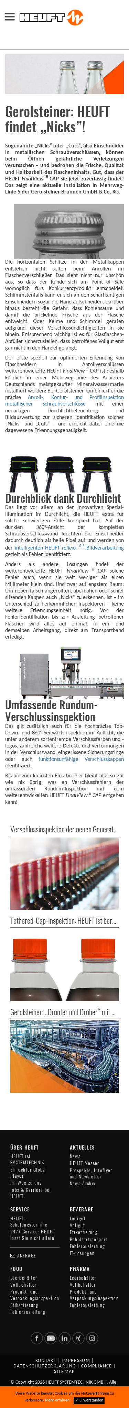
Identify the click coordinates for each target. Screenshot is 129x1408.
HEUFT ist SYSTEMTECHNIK (27, 1159)
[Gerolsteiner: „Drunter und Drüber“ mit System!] (64, 1056)
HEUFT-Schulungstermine (29, 1221)
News (75, 1156)
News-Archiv (83, 1183)
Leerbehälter (23, 1278)
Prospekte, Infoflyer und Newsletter (91, 1173)
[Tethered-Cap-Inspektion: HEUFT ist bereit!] (64, 965)
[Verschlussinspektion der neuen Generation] (64, 874)
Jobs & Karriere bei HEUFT (30, 1193)
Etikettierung (84, 1232)
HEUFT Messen (85, 1163)
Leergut (78, 1218)
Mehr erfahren (57, 1400)
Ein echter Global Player (28, 1172)
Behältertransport (89, 1239)
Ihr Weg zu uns (26, 1182)
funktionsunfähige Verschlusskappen (81, 759)
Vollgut (77, 1225)
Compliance (96, 1366)
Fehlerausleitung (87, 1246)
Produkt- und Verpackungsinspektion (35, 1294)
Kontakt (46, 1361)
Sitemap (64, 1372)
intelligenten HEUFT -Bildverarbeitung (69, 548)
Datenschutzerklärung (44, 1366)
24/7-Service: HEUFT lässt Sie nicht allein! (33, 1234)
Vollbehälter (23, 1285)
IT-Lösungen (82, 1253)
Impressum (76, 1361)
